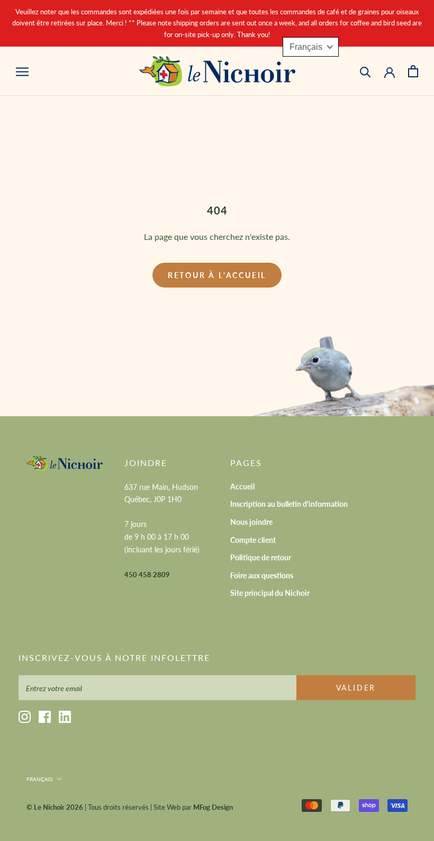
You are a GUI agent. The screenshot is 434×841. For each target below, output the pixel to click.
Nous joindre (251, 521)
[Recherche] (365, 71)
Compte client (253, 539)
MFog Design (213, 807)
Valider (356, 687)
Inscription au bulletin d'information (289, 503)
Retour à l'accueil (217, 275)
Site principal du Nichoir (270, 592)
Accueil (242, 486)
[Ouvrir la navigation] (22, 71)
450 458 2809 (147, 574)
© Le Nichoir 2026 (54, 807)
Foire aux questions (261, 575)
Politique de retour (260, 557)
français (39, 779)
